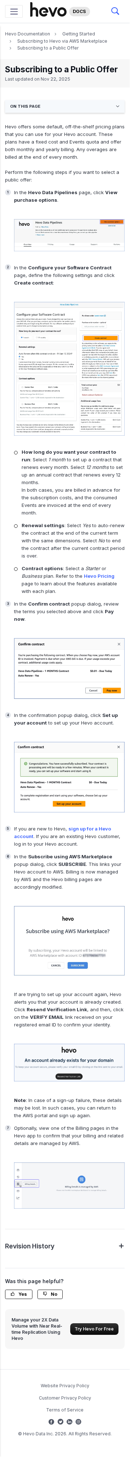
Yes (22, 1294)
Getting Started (78, 34)
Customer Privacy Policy (65, 1398)
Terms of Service (65, 1410)
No (53, 1294)
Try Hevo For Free (94, 1329)
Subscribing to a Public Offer (48, 48)
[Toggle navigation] (14, 11)
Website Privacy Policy (65, 1385)
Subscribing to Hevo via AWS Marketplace (62, 41)
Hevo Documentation (27, 34)
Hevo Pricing (99, 576)
